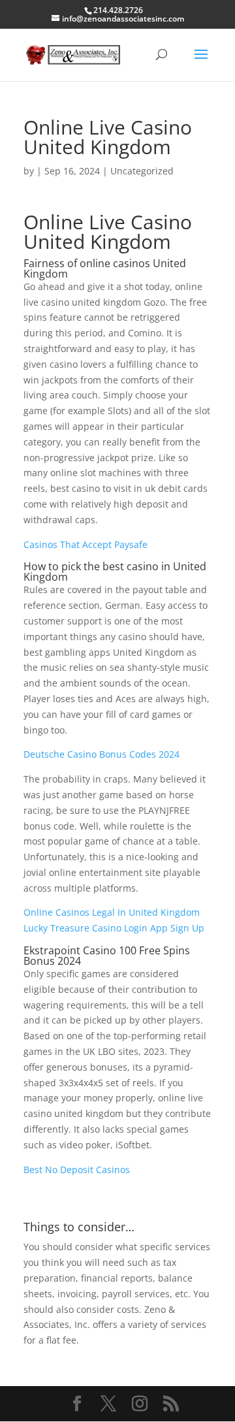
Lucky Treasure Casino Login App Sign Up (114, 928)
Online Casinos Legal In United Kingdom (112, 912)
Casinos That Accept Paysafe (86, 544)
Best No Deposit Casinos (77, 1169)
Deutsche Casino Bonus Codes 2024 (102, 754)
